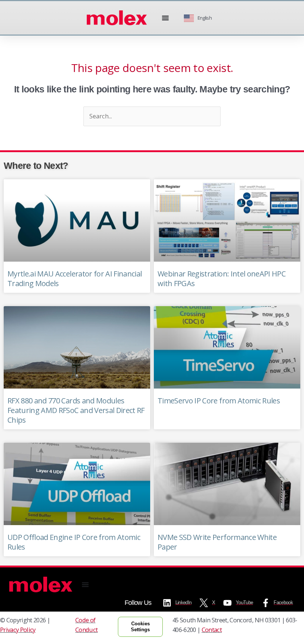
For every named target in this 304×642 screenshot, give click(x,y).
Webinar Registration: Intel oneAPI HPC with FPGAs (221, 278)
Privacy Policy (18, 629)
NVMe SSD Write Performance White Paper (217, 542)
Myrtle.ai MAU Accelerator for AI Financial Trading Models (74, 278)
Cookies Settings (140, 626)
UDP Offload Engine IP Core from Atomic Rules (73, 542)
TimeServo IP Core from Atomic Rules (219, 401)
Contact (212, 629)
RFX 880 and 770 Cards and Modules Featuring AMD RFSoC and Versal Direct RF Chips (76, 410)
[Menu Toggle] (165, 18)
